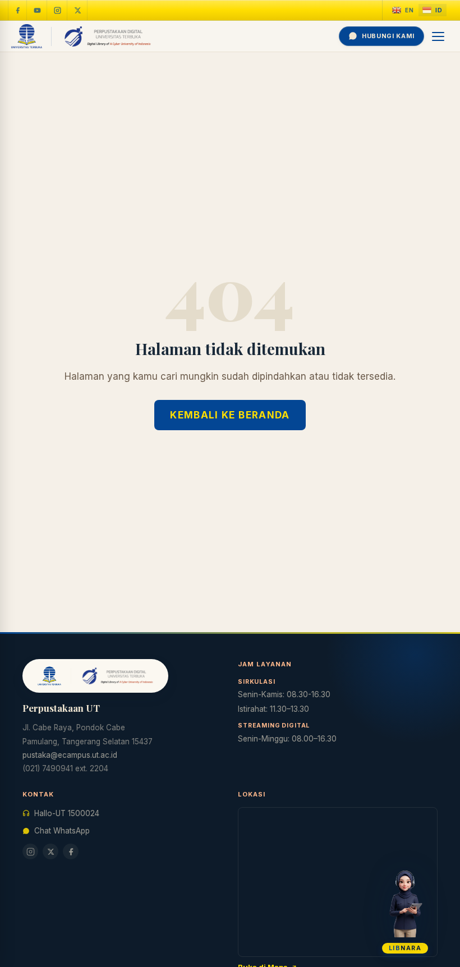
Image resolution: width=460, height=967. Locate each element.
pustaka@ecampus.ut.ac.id (69, 754)
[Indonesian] (432, 10)
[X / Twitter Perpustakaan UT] (78, 10)
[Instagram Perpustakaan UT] (57, 10)
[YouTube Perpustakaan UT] (37, 10)
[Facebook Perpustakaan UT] (17, 10)
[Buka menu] (439, 36)
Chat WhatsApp (62, 830)
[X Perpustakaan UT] (50, 851)
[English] (403, 10)
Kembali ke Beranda (229, 415)
